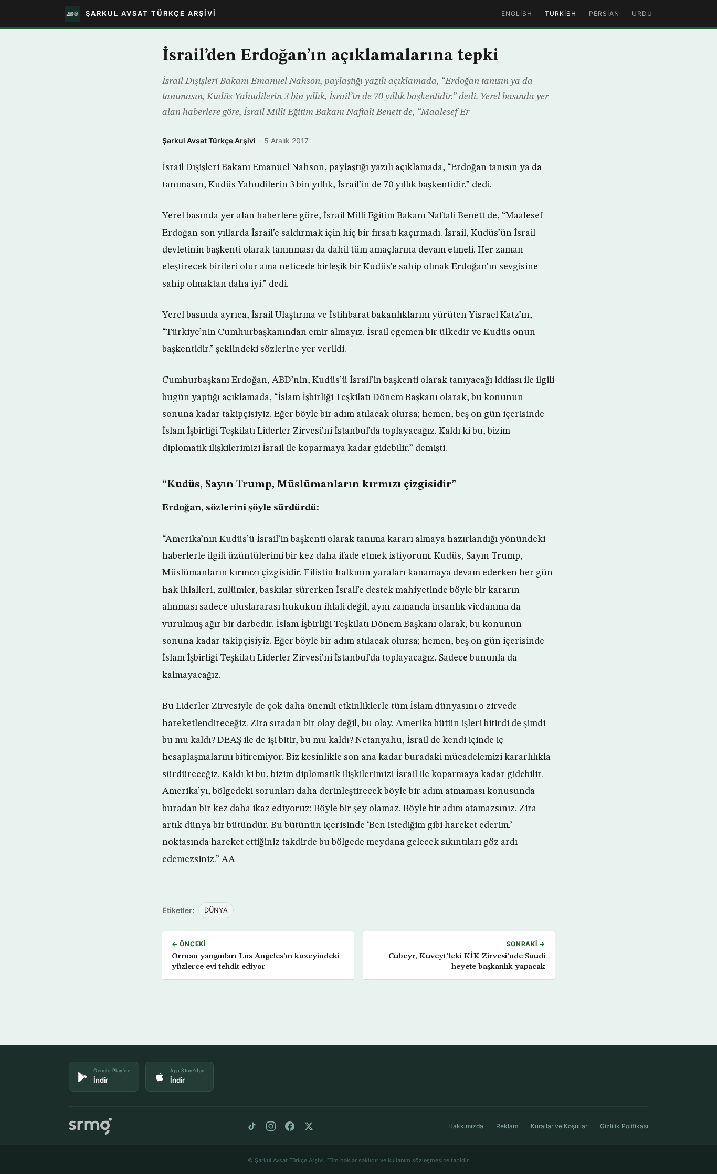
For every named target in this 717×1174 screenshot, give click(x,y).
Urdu (642, 13)
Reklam (507, 1126)
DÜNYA (216, 910)
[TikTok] (252, 1126)
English (516, 13)
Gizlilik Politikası (624, 1126)
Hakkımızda (465, 1126)
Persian (604, 13)
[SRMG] (90, 1126)
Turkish (560, 13)
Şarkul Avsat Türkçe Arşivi (209, 140)
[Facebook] (289, 1126)
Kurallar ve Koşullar (559, 1126)
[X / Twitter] (308, 1126)
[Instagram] (271, 1126)
